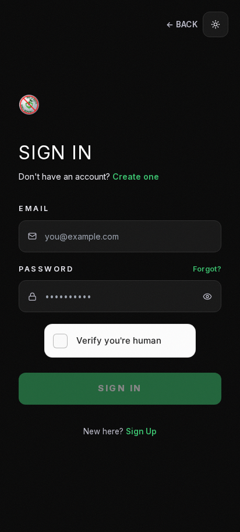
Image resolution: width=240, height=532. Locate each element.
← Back (182, 24)
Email (34, 208)
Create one (135, 176)
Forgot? (207, 269)
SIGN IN (120, 388)
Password (46, 269)
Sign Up (141, 431)
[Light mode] (215, 24)
